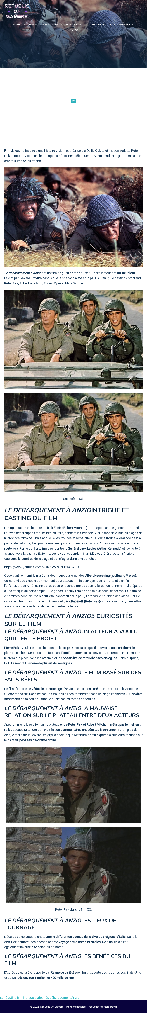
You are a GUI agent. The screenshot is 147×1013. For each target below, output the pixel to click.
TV (85, 24)
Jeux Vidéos (73, 24)
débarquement (60, 997)
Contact (74, 30)
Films (45, 24)
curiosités (42, 997)
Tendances (98, 24)
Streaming (30, 24)
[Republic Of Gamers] (16, 11)
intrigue (28, 997)
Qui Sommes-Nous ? (122, 24)
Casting (10, 997)
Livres (16, 24)
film (19, 997)
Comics (57, 24)
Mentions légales (76, 1006)
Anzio (75, 997)
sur (2, 997)
